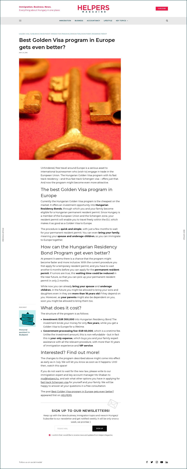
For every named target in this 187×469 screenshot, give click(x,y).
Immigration (75, 34)
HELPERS (66, 395)
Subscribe (162, 8)
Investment (86, 34)
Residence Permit (99, 34)
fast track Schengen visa (55, 382)
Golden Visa (24, 34)
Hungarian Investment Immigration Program (50, 34)
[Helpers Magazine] (93, 8)
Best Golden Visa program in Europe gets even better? (82, 391)
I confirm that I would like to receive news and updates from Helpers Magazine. (82, 435)
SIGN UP (99, 428)
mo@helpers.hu (50, 378)
